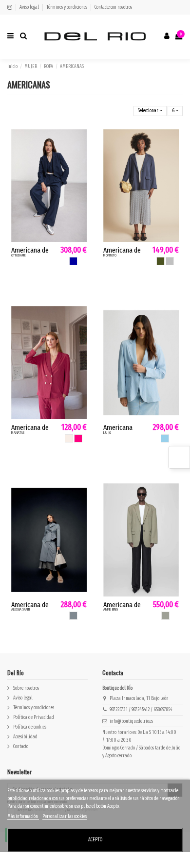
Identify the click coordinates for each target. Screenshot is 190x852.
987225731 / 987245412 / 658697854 (141, 710)
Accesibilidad (25, 737)
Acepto (95, 840)
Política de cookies (29, 727)
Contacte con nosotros (113, 7)
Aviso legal (29, 7)
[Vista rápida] (80, 156)
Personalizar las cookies (64, 816)
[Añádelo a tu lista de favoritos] (80, 141)
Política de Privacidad (33, 717)
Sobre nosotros (26, 688)
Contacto (20, 747)
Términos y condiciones (67, 7)
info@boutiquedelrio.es (131, 721)
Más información (23, 816)
